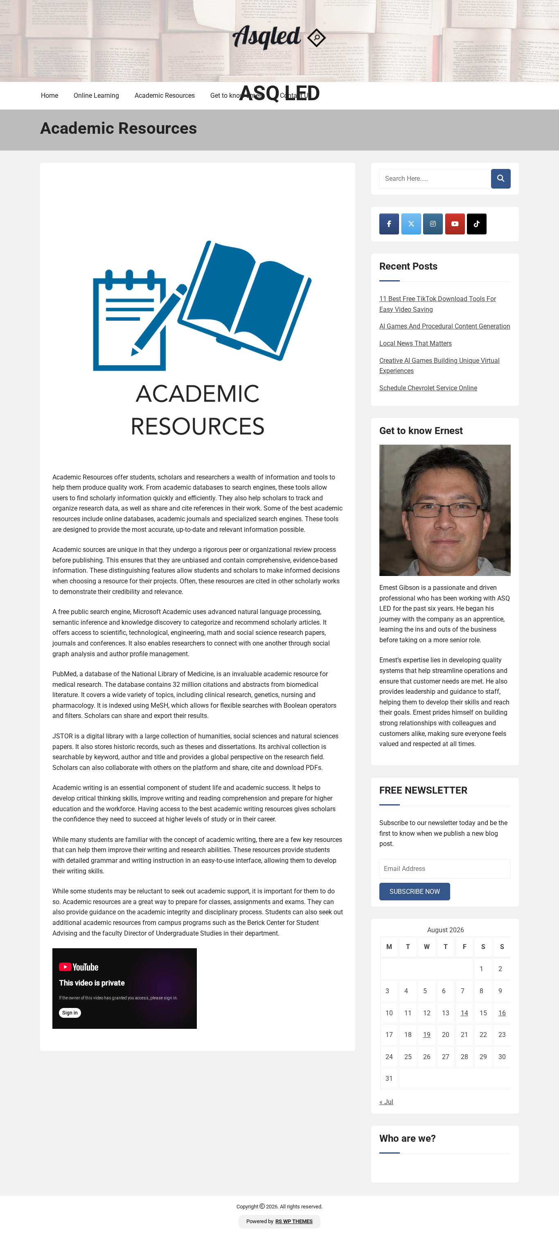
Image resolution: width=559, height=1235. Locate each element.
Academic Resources (165, 95)
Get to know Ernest (237, 95)
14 (464, 1013)
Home (49, 95)
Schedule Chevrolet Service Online (428, 388)
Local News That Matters (415, 343)
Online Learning (96, 95)
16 (502, 1013)
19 (427, 1035)
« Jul (386, 1102)
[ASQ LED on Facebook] (389, 224)
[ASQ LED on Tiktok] (477, 224)
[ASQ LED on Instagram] (433, 224)
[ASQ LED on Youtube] (455, 224)
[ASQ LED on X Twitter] (411, 224)
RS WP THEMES (294, 1221)
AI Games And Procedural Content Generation (444, 326)
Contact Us (295, 95)
